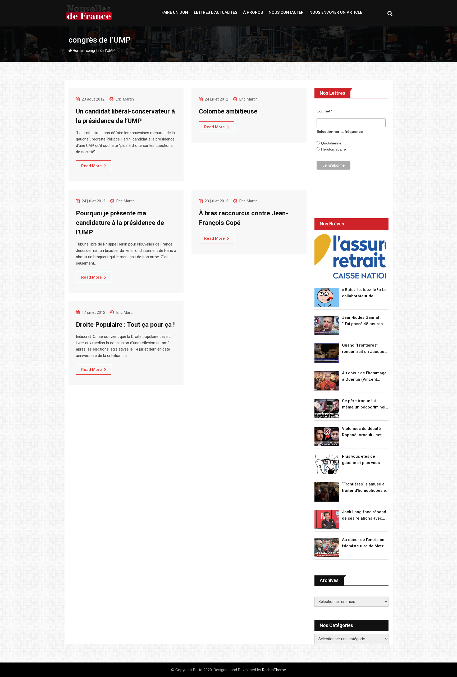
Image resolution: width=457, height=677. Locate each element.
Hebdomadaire (333, 149)
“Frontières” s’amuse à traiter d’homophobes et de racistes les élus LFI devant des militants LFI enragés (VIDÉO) (364, 488)
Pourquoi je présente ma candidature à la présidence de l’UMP (120, 223)
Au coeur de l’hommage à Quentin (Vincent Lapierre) (364, 377)
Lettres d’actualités (215, 12)
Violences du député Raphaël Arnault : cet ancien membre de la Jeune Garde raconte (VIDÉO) (362, 432)
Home (77, 50)
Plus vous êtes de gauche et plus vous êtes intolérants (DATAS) (365, 460)
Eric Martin (125, 99)
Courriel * (324, 111)
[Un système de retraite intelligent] (350, 256)
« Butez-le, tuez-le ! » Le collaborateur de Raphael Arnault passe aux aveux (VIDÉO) (364, 293)
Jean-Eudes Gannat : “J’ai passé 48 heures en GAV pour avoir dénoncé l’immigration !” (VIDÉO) (365, 321)
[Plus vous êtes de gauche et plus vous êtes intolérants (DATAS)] (326, 464)
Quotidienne (330, 143)
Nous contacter (286, 12)
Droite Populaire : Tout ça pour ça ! (125, 324)
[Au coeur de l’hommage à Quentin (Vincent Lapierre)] (326, 380)
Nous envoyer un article (335, 12)
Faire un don (175, 12)
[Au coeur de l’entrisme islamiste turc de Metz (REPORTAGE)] (326, 547)
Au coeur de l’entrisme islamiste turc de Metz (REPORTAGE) (363, 543)
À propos (253, 12)
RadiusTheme (274, 669)
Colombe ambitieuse (228, 111)
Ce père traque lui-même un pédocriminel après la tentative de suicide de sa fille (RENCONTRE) (363, 404)
